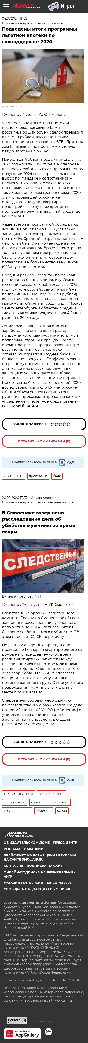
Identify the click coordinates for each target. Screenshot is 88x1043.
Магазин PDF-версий (23, 883)
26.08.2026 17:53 (14, 498)
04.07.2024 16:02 (14, 19)
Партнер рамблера (42, 1021)
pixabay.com (12, 106)
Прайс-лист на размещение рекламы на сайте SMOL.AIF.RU (40, 857)
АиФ (38, 596)
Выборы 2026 (59, 883)
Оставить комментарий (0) (44, 441)
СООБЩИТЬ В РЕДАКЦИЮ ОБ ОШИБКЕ (37, 889)
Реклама (12, 849)
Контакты (13, 866)
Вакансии (34, 849)
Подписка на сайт (45, 866)
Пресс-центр (65, 843)
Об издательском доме (27, 843)
